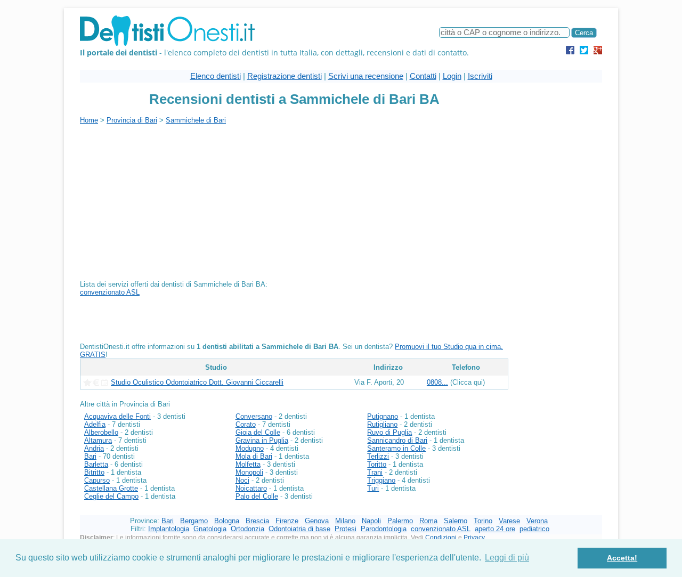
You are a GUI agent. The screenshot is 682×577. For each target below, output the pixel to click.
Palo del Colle (257, 496)
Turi (373, 488)
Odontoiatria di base (299, 529)
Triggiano (381, 480)
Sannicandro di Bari (397, 440)
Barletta (96, 464)
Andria (94, 448)
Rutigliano (382, 424)
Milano (345, 521)
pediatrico (534, 529)
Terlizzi (378, 456)
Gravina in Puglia (262, 440)
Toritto (376, 464)
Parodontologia (384, 529)
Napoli (371, 521)
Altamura (98, 440)
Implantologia (168, 529)
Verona (537, 521)
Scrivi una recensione (365, 75)
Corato (246, 424)
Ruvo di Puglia (389, 432)
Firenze (286, 521)
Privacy (474, 537)
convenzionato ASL (110, 292)
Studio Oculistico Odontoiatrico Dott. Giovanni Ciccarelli (197, 382)
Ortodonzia (247, 529)
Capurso (97, 480)
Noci (242, 480)
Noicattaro (251, 488)
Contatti (423, 75)
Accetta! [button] (622, 558)
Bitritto (94, 472)
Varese (509, 521)
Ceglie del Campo (111, 496)
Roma (428, 521)
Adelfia (94, 424)
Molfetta (248, 464)
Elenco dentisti (215, 75)
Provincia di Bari (132, 120)
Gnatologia (209, 529)
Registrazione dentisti (284, 75)
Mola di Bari (254, 456)
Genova (317, 521)
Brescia (257, 521)
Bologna (226, 521)
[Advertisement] (169, 198)
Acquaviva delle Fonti (117, 416)
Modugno (250, 448)
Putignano (382, 416)
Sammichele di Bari (196, 120)
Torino (483, 521)
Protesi (345, 529)
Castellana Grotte (111, 488)
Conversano (254, 416)
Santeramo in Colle (396, 448)
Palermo (400, 521)
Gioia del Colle (258, 432)
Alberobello (101, 432)
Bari (90, 456)
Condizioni (441, 537)
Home (89, 120)
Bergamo (194, 521)
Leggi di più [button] (507, 557)
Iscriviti (480, 75)
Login (452, 75)
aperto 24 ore (495, 529)
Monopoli (249, 472)
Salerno (455, 521)
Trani (375, 472)
